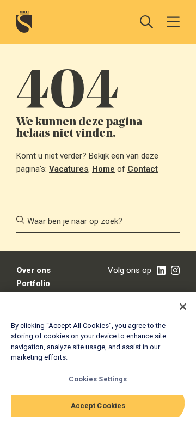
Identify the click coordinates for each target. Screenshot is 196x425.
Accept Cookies (98, 406)
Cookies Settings (98, 379)
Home (103, 169)
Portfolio (33, 283)
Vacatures (68, 169)
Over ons (33, 270)
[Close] (183, 307)
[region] (98, 358)
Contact (142, 169)
